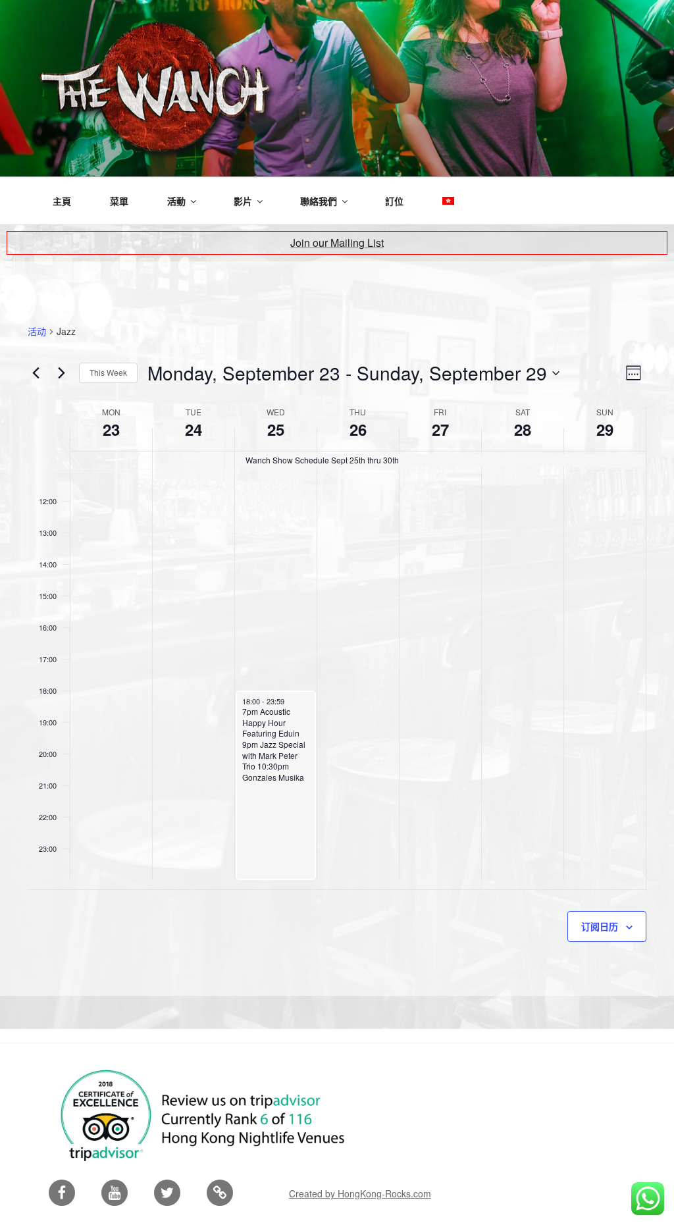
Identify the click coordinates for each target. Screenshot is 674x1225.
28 (522, 429)
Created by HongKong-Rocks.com (360, 1193)
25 (275, 429)
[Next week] (61, 373)
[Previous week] (35, 373)
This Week (108, 372)
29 (604, 429)
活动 (37, 331)
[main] (337, 628)
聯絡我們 (318, 200)
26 (358, 429)
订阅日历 (599, 926)
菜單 (119, 200)
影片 (243, 200)
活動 (176, 200)
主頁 (62, 200)
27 (440, 429)
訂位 (394, 200)
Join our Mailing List (337, 242)
